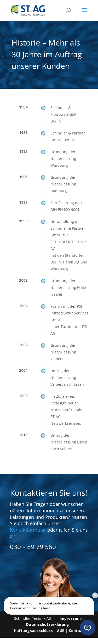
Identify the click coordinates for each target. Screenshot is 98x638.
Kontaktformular (28, 530)
